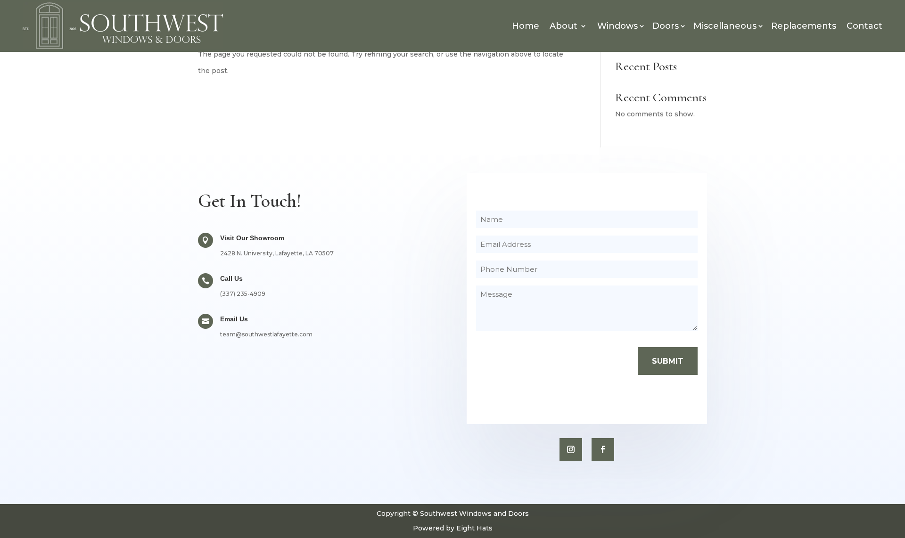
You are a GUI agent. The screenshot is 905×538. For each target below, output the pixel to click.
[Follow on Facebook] (603, 449)
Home (525, 26)
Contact (864, 26)
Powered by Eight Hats (453, 528)
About (563, 26)
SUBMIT (667, 361)
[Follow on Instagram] (570, 449)
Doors (665, 26)
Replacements (803, 26)
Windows (617, 26)
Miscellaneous (725, 26)
